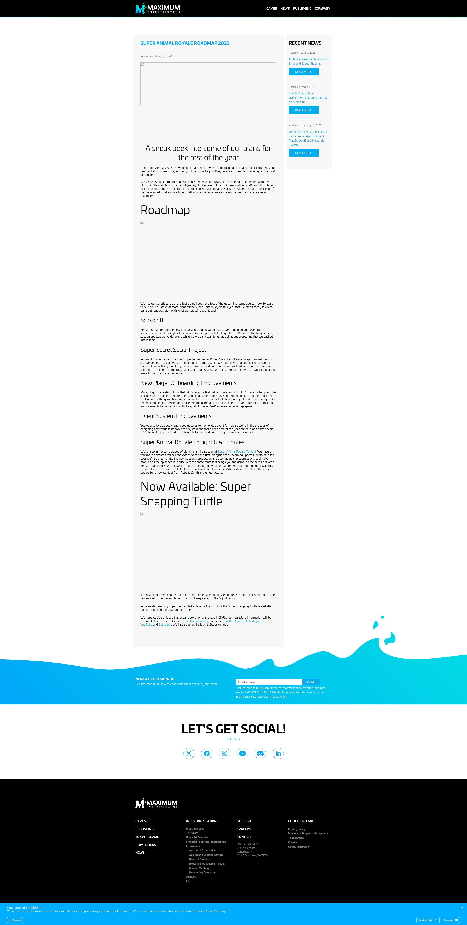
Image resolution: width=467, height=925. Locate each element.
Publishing (302, 8)
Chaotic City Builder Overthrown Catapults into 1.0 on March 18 (308, 97)
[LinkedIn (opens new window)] (278, 753)
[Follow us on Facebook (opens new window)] (206, 753)
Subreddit (165, 624)
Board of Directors (200, 859)
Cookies (293, 842)
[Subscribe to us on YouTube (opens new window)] (242, 753)
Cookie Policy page (216, 911)
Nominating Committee (202, 872)
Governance (193, 846)
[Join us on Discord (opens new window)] (260, 753)
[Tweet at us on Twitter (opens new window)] (188, 753)
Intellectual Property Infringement (308, 833)
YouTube (146, 624)
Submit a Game (147, 836)
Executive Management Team (207, 863)
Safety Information (299, 846)
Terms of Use (296, 838)
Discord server (198, 621)
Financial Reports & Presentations (206, 841)
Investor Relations (202, 821)
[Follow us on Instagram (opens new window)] (224, 753)
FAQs (189, 881)
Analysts (191, 876)
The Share (192, 833)
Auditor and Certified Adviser (206, 855)
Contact (244, 836)
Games (271, 8)
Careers (244, 828)
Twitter (229, 621)
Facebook (241, 621)
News (285, 8)
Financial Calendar (197, 837)
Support (244, 821)
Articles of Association (202, 850)
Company (322, 8)
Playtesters (145, 844)
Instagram (255, 621)
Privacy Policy (278, 696)
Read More (303, 72)
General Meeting (199, 868)
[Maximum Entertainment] (158, 12)
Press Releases (195, 828)
